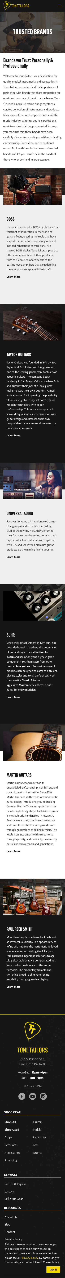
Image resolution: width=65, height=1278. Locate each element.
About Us (11, 1217)
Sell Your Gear (14, 1199)
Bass (35, 1145)
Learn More (13, 435)
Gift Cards (11, 1145)
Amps (8, 1137)
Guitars (37, 1122)
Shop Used (12, 1130)
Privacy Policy (30, 1258)
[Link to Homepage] (16, 6)
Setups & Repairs (15, 1184)
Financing (11, 1160)
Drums (37, 1152)
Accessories (12, 1152)
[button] (60, 6)
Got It (53, 1269)
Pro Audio (39, 1137)
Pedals (37, 1129)
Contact (10, 1232)
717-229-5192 (32, 1086)
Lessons (10, 1191)
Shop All (10, 1122)
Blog (7, 1224)
